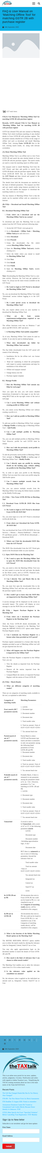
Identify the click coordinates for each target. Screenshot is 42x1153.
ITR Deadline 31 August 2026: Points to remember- (19, 1102)
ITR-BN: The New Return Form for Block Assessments (20, 1098)
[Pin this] (24, 1040)
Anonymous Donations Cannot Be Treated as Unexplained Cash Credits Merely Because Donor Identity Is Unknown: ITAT (18, 1107)
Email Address (7, 1136)
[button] (33, 3)
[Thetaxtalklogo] (7, 3)
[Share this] (9, 1040)
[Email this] (4, 1040)
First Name (6, 1127)
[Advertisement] (21, 86)
